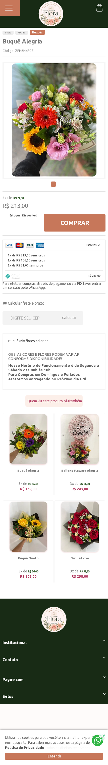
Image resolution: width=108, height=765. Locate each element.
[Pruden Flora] (50, 12)
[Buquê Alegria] (28, 454)
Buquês (37, 32)
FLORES (21, 32)
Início (8, 32)
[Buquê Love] (80, 541)
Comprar (75, 222)
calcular (69, 317)
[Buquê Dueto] (28, 541)
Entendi (54, 756)
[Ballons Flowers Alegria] (80, 454)
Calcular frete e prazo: (26, 303)
